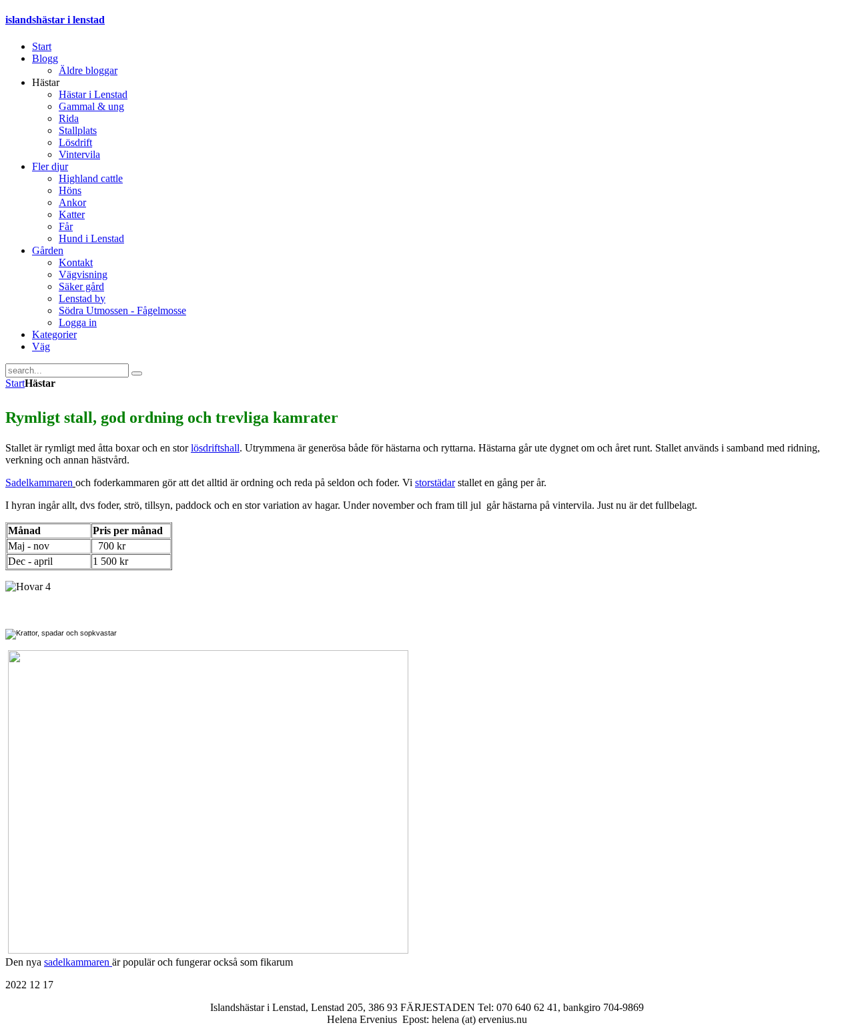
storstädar (435, 482)
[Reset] (136, 373)
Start (15, 383)
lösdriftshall (215, 447)
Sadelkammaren (39, 482)
